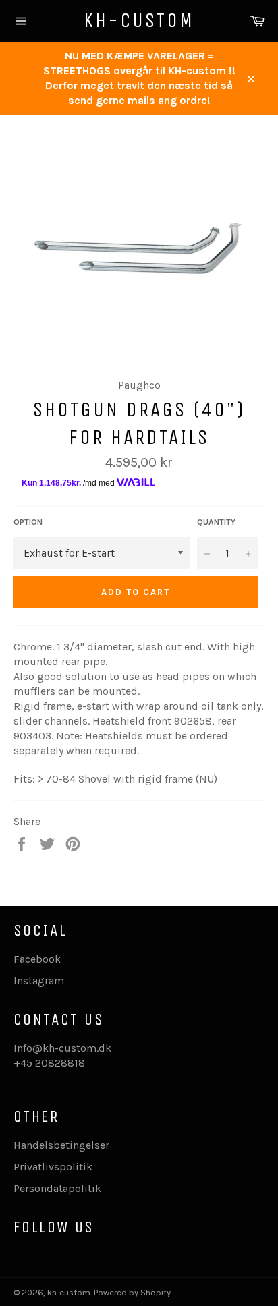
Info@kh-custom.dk (62, 1048)
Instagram (38, 980)
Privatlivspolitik (52, 1166)
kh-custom (139, 20)
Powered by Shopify (132, 1292)
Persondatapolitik (57, 1188)
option (28, 522)
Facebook (37, 959)
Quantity (216, 522)
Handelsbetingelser (61, 1145)
